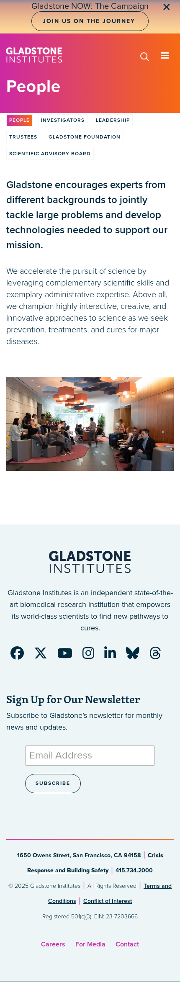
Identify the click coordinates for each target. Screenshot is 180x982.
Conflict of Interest (107, 901)
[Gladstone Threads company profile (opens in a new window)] (159, 656)
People (19, 120)
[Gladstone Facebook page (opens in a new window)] (21, 656)
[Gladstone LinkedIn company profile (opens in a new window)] (114, 656)
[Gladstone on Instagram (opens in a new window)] (92, 656)
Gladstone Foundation (85, 137)
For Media (90, 944)
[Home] (34, 55)
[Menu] (164, 56)
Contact (127, 944)
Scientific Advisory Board (50, 154)
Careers (53, 944)
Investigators (63, 120)
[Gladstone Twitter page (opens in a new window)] (45, 656)
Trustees (23, 137)
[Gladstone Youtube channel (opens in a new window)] (69, 656)
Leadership (113, 120)
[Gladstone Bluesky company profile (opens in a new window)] (137, 656)
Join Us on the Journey (89, 21)
